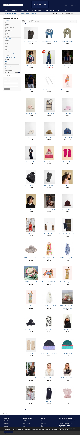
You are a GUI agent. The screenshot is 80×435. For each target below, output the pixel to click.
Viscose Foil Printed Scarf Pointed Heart (49, 306)
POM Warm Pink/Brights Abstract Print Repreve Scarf (49, 258)
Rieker (42, 426)
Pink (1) (7, 46)
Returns (24, 422)
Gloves (67, 401)
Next (29, 23)
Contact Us (68, 13)
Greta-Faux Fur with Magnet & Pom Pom (49, 378)
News (62, 13)
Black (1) (7, 40)
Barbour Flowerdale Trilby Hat (49, 137)
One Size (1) (8, 55)
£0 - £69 (6, 63)
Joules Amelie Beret (67, 185)
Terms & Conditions (26, 423)
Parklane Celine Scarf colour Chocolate (31, 378)
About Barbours (56, 13)
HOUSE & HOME (24, 10)
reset (16, 72)
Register (71, 5)
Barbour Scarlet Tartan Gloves (30, 41)
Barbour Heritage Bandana (67, 137)
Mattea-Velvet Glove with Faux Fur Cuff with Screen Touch (67, 378)
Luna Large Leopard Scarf (49, 209)
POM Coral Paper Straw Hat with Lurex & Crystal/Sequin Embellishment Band (67, 307)
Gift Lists (6, 426)
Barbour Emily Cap (31, 137)
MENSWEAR (14, 10)
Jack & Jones (43, 423)
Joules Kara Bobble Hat (49, 161)
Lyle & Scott (43, 425)
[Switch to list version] (73, 21)
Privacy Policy (25, 425)
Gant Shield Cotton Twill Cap (31, 113)
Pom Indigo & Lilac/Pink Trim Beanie (49, 353)
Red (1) (7, 49)
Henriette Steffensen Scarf (67, 41)
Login (66, 5)
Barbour (42, 420)
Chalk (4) (7, 24)
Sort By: (23, 20)
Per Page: (32, 20)
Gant (42, 422)
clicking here (65, 429)
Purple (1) (7, 48)
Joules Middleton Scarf (31, 65)
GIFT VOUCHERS (50, 10)
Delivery (24, 420)
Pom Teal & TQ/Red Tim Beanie (67, 353)
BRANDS (60, 10)
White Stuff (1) (8, 36)
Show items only (10, 68)
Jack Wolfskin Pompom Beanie (67, 329)
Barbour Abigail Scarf (49, 113)
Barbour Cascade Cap (67, 113)
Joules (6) (7, 31)
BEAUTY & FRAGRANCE (37, 10)
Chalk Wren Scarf (31, 89)
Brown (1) (7, 42)
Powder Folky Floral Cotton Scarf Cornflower (49, 282)
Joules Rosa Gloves (67, 161)
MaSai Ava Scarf (49, 65)
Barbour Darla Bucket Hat (30, 329)
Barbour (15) (8, 22)
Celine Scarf (31, 233)
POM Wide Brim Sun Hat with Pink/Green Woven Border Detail (31, 282)
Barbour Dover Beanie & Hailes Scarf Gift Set (67, 234)
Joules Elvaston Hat (30, 209)
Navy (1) (7, 45)
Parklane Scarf (31, 401)
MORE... (67, 10)
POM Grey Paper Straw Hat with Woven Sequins (31, 258)
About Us (6, 420)
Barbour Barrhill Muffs (49, 233)
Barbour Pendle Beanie (67, 209)
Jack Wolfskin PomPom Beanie (31, 185)
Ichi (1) (7, 28)
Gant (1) (7, 25)
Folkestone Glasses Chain (49, 89)
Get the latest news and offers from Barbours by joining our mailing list (20, 13)
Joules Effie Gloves (31, 353)
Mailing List (6, 423)
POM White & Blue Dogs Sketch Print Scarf (67, 258)
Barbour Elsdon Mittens (49, 185)
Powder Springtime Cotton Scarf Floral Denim (31, 306)
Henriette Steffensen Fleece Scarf (49, 41)
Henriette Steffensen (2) (10, 27)
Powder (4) (7, 34)
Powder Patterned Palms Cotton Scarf (67, 282)
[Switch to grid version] (70, 21)
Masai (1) (7, 33)
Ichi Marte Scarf (49, 329)
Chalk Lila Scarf (67, 65)
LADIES (6, 10)
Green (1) (7, 43)
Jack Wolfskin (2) (9, 30)
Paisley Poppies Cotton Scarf (67, 89)
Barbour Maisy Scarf (30, 161)
